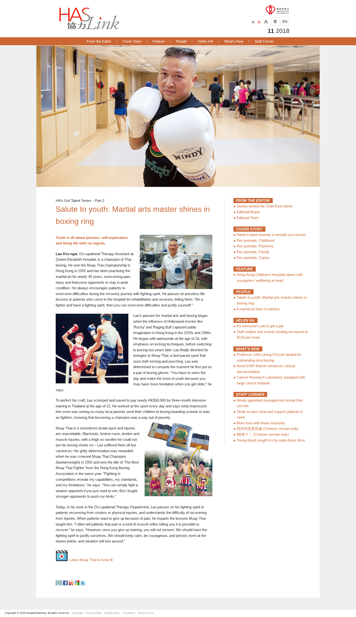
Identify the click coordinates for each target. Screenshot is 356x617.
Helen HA (205, 41)
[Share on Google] (77, 584)
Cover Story (131, 41)
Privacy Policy (93, 612)
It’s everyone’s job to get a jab (260, 326)
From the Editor (99, 41)
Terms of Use (146, 612)
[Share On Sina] (71, 584)
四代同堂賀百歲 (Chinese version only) (268, 429)
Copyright (77, 612)
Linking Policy (112, 612)
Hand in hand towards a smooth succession (271, 235)
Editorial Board (248, 212)
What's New (233, 41)
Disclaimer (129, 612)
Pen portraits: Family (253, 252)
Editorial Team (248, 218)
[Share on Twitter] (82, 584)
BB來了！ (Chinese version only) (263, 434)
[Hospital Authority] (277, 15)
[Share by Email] (59, 584)
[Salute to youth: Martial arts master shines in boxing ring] (178, 185)
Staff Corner (264, 41)
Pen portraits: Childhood (255, 240)
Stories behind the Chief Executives (265, 206)
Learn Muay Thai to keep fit (90, 560)
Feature (159, 41)
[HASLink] (89, 28)
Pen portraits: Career (253, 258)
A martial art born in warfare (258, 309)
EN (284, 21)
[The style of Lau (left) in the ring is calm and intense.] (92, 348)
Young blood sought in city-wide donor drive (271, 440)
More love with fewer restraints (261, 423)
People (181, 41)
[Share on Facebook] (65, 584)
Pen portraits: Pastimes (255, 246)
